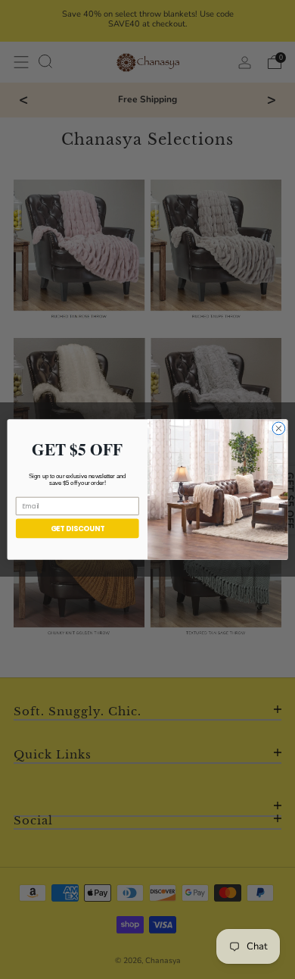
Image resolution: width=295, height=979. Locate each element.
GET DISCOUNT (77, 528)
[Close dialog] (278, 428)
